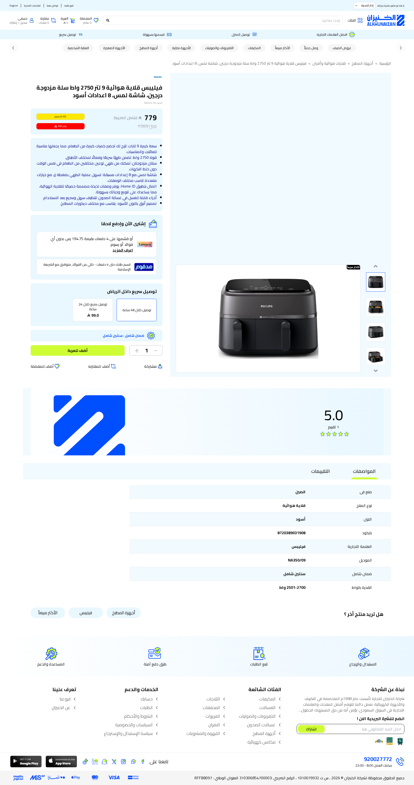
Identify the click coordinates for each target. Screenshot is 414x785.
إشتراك (13, 23)
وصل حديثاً (311, 48)
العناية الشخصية (78, 48)
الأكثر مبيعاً (282, 48)
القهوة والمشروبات (203, 733)
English (14, 5)
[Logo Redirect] (385, 20)
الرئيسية (385, 63)
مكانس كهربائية (261, 742)
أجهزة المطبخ (148, 48)
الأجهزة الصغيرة (114, 48)
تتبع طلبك (69, 5)
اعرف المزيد (123, 250)
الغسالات (267, 707)
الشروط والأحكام (138, 716)
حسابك (147, 699)
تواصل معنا (52, 5)
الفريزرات (213, 716)
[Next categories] (13, 48)
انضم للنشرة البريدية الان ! (380, 719)
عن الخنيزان (61, 707)
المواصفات (364, 471)
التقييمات (320, 471)
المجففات (211, 707)
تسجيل (23, 23)
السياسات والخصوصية (134, 725)
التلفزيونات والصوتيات (219, 48)
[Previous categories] (400, 48)
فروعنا (65, 699)
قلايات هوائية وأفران (329, 63)
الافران (214, 725)
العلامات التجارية (32, 5)
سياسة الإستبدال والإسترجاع (128, 733)
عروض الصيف (342, 48)
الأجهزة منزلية (181, 48)
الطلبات (146, 707)
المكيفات (254, 48)
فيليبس (86, 613)
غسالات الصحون (261, 725)
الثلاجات (213, 699)
